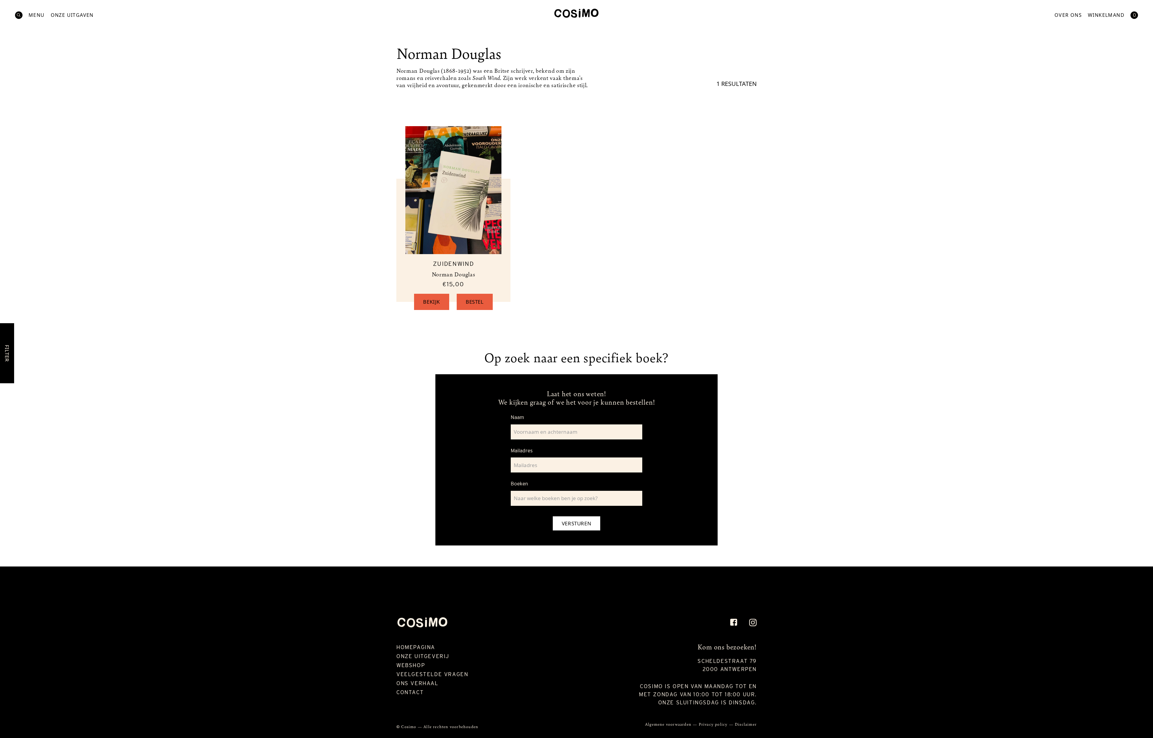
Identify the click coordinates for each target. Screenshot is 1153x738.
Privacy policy (714, 724)
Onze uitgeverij (422, 656)
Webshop (410, 665)
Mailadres (522, 451)
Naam (517, 417)
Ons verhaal (417, 683)
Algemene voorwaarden (669, 724)
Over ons (1068, 15)
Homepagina (415, 647)
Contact (410, 692)
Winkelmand (1106, 15)
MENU (37, 15)
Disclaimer (746, 724)
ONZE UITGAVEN (72, 15)
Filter (7, 353)
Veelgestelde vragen (432, 674)
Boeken (519, 484)
